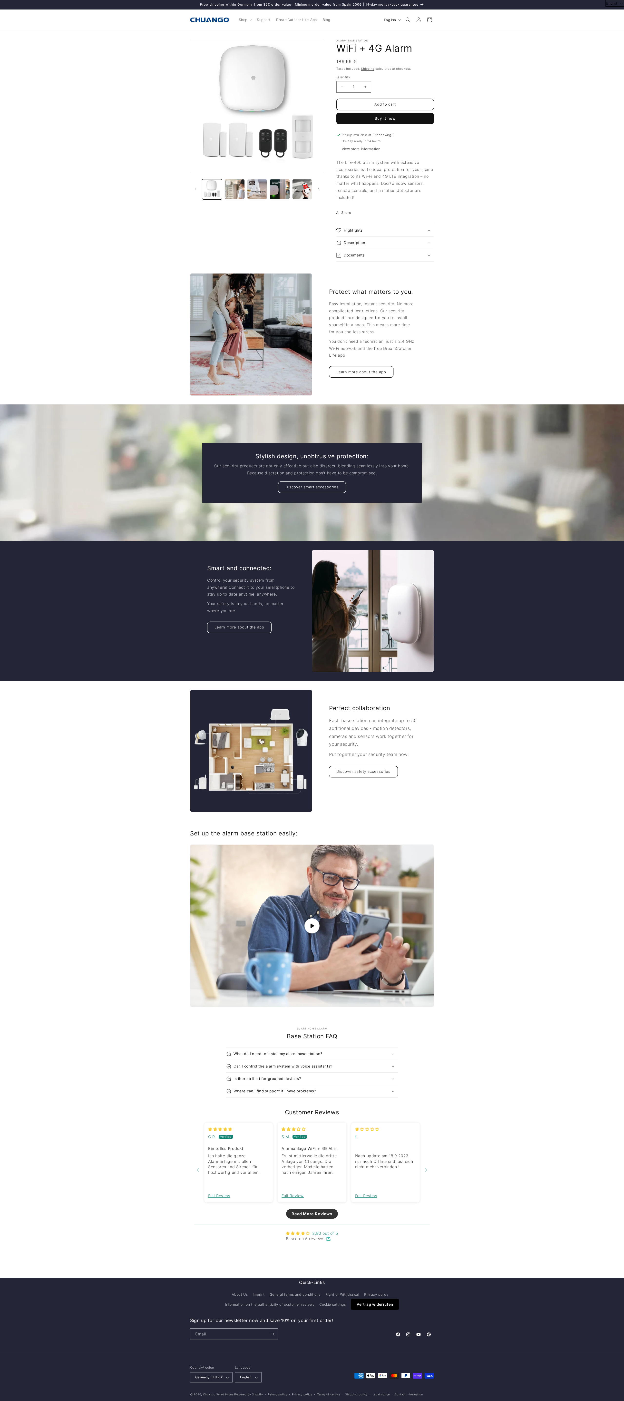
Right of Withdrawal (342, 1295)
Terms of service (329, 1394)
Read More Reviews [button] (312, 1213)
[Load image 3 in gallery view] (257, 189)
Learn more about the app (361, 372)
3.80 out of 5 (325, 1233)
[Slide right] (318, 189)
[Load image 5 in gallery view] (302, 189)
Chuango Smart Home (218, 1394)
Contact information (409, 1394)
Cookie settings (332, 1305)
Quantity (343, 77)
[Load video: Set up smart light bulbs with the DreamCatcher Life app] (312, 926)
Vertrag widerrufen (375, 1304)
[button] (245, 20)
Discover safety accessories (363, 771)
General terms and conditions (295, 1295)
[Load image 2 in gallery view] (234, 189)
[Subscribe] (272, 1334)
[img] (220, 1129)
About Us (240, 1295)
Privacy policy (376, 1295)
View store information (361, 149)
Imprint (259, 1295)
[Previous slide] (198, 1170)
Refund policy (277, 1394)
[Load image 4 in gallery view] (280, 189)
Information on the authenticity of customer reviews (269, 1305)
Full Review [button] (219, 1195)
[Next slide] (426, 1170)
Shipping (367, 68)
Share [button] (346, 212)
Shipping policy (356, 1394)
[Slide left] (195, 189)
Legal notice (381, 1394)
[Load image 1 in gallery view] (212, 189)
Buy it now (385, 118)
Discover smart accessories (312, 487)
